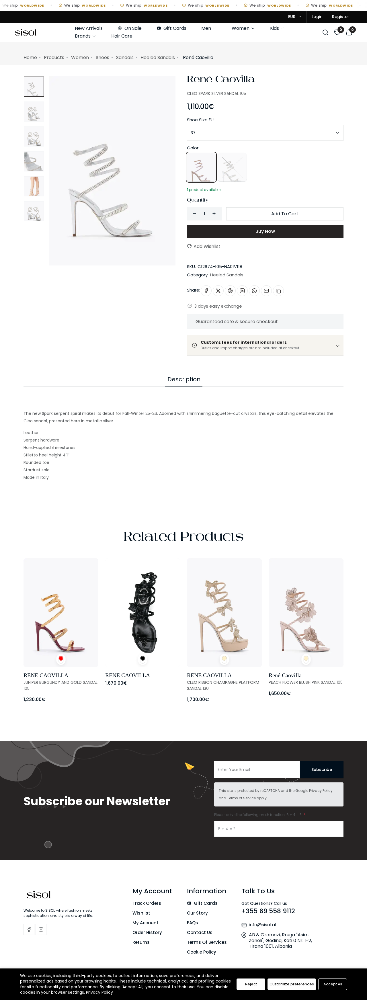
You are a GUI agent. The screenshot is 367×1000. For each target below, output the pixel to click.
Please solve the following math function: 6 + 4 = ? (258, 814)
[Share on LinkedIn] (242, 291)
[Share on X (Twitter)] (218, 291)
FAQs (192, 923)
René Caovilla (221, 80)
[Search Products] (325, 32)
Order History (147, 932)
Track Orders (146, 903)
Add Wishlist (206, 246)
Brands (83, 36)
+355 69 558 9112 (268, 911)
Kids (275, 28)
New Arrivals (89, 28)
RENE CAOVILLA (46, 675)
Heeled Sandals (157, 57)
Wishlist (141, 913)
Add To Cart (284, 213)
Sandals (125, 57)
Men (206, 28)
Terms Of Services (207, 942)
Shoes (102, 57)
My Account (145, 923)
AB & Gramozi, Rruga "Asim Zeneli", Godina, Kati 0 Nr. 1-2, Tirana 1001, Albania (280, 940)
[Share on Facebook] (206, 291)
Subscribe (321, 769)
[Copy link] (278, 291)
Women (241, 28)
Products (54, 57)
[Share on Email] (266, 291)
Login (317, 16)
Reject (251, 984)
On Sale (132, 28)
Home (30, 57)
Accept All (332, 984)
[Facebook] (29, 929)
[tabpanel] (183, 434)
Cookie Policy (201, 952)
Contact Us (199, 932)
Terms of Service (241, 798)
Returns (141, 942)
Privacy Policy (321, 790)
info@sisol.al (262, 924)
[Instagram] (41, 929)
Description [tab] (183, 379)
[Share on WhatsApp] (254, 291)
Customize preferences (292, 984)
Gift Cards (174, 28)
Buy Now (265, 231)
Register (340, 16)
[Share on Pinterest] (230, 291)
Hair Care (121, 36)
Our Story (197, 913)
